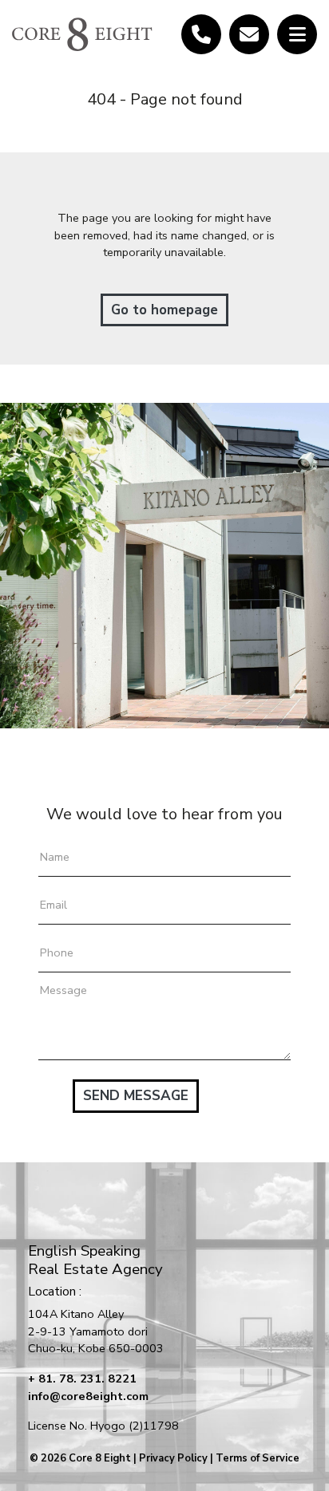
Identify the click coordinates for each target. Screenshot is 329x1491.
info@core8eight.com (88, 1396)
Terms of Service (257, 1458)
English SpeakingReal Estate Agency (95, 1260)
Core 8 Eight (100, 1458)
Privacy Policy (173, 1458)
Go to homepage (164, 310)
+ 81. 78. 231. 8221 (82, 1378)
